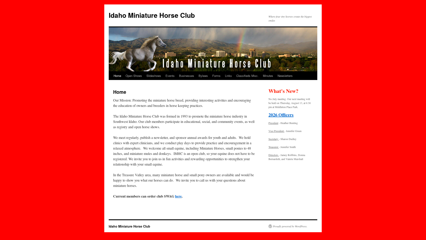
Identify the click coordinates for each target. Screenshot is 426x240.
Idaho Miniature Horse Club (152, 15)
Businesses (186, 76)
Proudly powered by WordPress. (290, 226)
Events (170, 76)
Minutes (268, 76)
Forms (216, 76)
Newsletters (285, 76)
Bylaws (203, 76)
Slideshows (153, 76)
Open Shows (134, 76)
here (178, 196)
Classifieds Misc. (247, 76)
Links (228, 76)
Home (117, 76)
